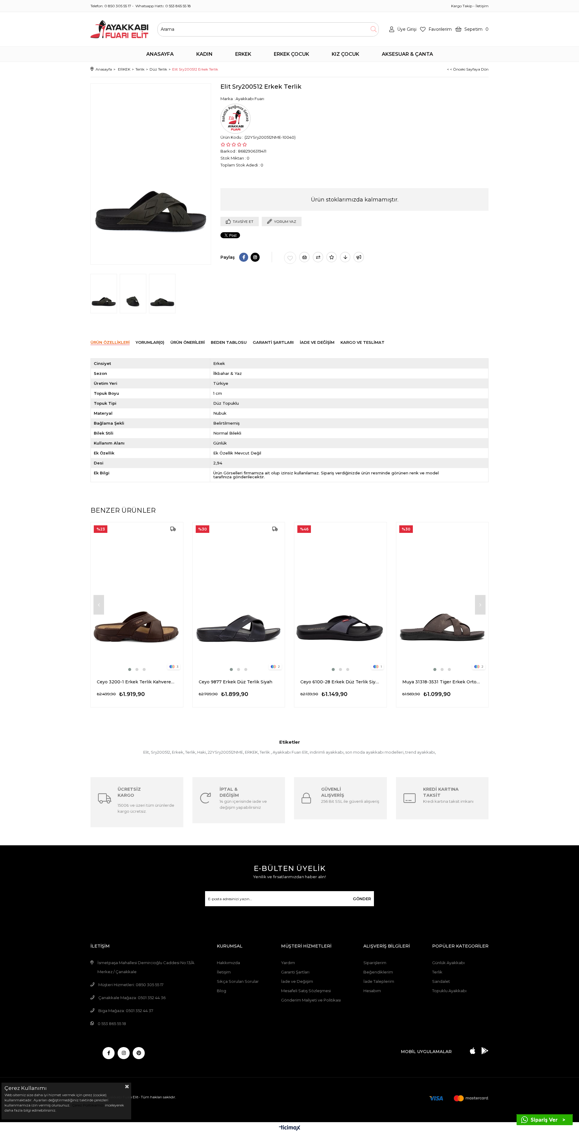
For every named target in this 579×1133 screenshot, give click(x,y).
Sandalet (441, 981)
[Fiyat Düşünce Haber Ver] (345, 257)
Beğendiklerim (378, 972)
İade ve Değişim (297, 981)
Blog (221, 990)
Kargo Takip (461, 6)
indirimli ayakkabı (326, 752)
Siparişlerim (374, 962)
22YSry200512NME (225, 752)
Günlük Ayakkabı (448, 962)
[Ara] (373, 29)
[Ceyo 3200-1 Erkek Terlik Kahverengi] (137, 597)
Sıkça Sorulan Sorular (238, 981)
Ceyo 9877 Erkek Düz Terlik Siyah (235, 682)
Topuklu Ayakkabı (449, 990)
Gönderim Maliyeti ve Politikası (311, 1000)
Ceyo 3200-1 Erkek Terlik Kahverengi (137, 682)
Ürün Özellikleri (110, 342)
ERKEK (251, 752)
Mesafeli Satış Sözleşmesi (306, 990)
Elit (146, 752)
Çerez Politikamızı (87, 1105)
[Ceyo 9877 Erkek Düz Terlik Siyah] (239, 597)
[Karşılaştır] (318, 257)
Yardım (288, 962)
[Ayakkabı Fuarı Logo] (119, 29)
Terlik (190, 752)
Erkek (177, 752)
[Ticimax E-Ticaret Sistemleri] (289, 1128)
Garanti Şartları (295, 972)
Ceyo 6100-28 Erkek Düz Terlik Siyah (340, 682)
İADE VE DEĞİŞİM (317, 342)
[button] (129, 669)
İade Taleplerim (378, 981)
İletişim (482, 6)
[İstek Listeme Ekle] (304, 257)
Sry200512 (160, 752)
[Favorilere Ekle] (290, 258)
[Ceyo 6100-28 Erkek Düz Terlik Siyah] (340, 597)
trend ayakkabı (420, 752)
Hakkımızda (228, 962)
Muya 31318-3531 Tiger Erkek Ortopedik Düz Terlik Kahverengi (442, 682)
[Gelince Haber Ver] (358, 257)
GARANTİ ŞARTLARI (273, 342)
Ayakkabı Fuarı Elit (290, 752)
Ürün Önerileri (187, 342)
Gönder (362, 898)
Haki (201, 752)
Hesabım (372, 990)
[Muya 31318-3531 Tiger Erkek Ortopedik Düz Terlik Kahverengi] (442, 597)
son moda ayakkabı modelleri (374, 752)
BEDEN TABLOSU (229, 342)
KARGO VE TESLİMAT (362, 342)
